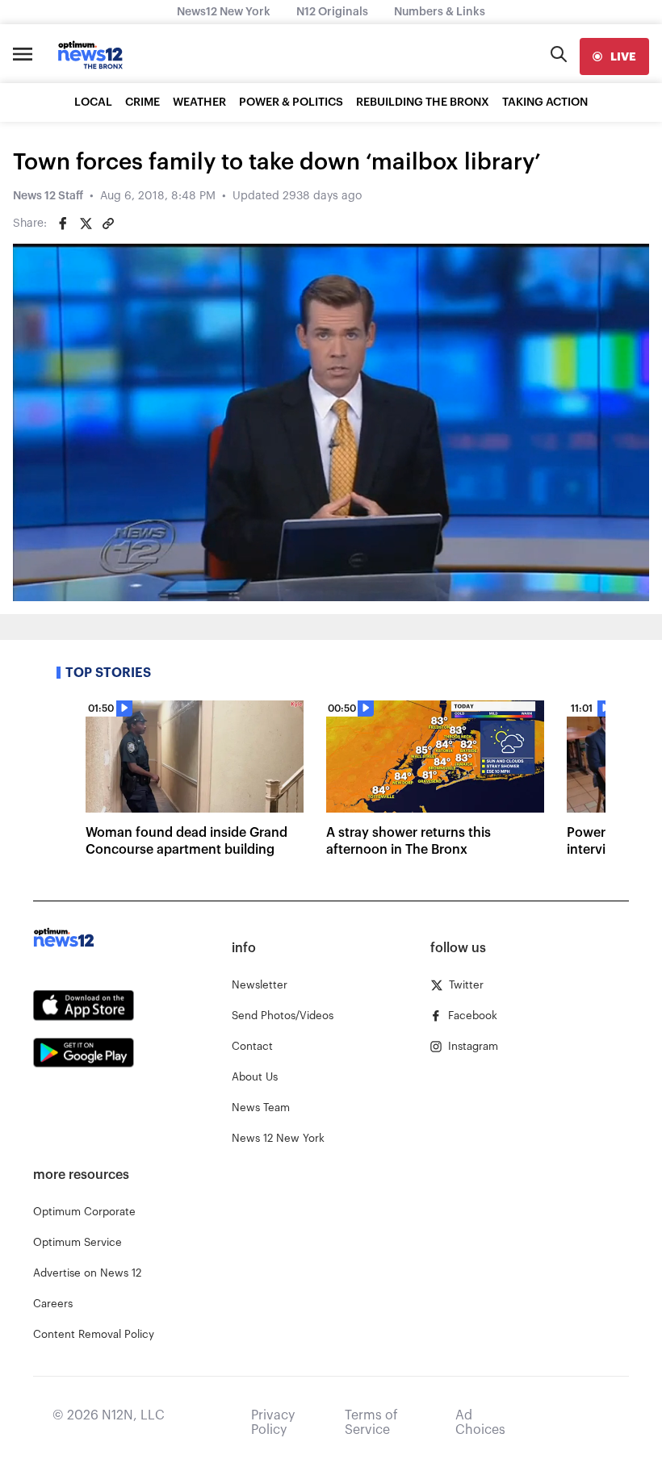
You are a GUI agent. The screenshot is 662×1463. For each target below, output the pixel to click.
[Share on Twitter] (85, 223)
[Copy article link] (108, 223)
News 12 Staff (48, 196)
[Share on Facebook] (63, 223)
